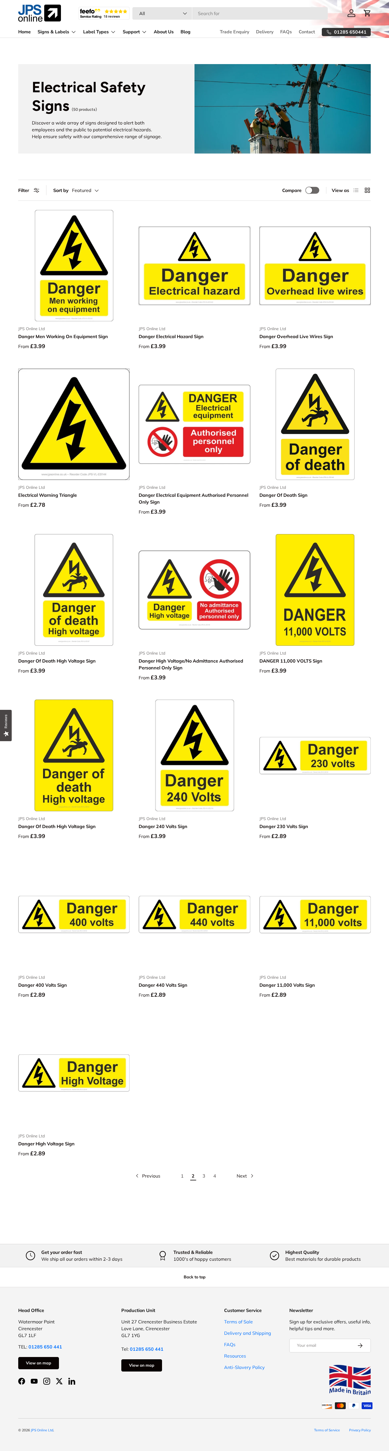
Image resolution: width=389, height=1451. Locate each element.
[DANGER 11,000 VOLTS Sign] (315, 589)
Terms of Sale (238, 1322)
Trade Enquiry (234, 32)
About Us (164, 32)
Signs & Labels (53, 32)
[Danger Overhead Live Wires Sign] (315, 265)
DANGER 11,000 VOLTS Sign (290, 661)
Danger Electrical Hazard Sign (171, 336)
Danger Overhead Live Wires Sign (296, 336)
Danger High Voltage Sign (46, 1144)
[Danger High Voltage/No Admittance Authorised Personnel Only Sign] (194, 589)
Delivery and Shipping (247, 1333)
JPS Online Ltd (42, 1430)
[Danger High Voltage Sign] (74, 1073)
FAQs (286, 32)
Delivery (264, 32)
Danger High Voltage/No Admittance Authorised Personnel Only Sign (191, 664)
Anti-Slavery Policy (244, 1367)
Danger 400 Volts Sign (42, 985)
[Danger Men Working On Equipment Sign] (74, 265)
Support (131, 32)
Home (24, 32)
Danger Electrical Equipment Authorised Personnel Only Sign (193, 498)
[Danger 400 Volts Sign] (74, 914)
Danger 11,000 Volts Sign (287, 985)
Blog (186, 32)
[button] (367, 13)
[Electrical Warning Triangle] (74, 424)
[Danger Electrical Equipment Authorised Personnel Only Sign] (194, 424)
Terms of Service (327, 1430)
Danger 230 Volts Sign (283, 826)
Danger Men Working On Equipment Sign (63, 336)
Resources (235, 1356)
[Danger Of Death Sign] (315, 424)
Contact (307, 32)
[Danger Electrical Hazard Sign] (194, 265)
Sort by (61, 190)
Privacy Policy (360, 1430)
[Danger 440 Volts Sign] (194, 914)
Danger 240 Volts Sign (163, 826)
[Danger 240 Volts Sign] (194, 755)
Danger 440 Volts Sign (163, 985)
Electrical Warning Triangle (47, 495)
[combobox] (229, 13)
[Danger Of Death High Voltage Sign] (74, 589)
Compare (292, 190)
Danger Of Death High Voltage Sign (57, 661)
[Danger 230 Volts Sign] (315, 755)
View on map (38, 1363)
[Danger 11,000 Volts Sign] (315, 914)
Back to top (195, 1277)
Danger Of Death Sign (283, 495)
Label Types (96, 32)
